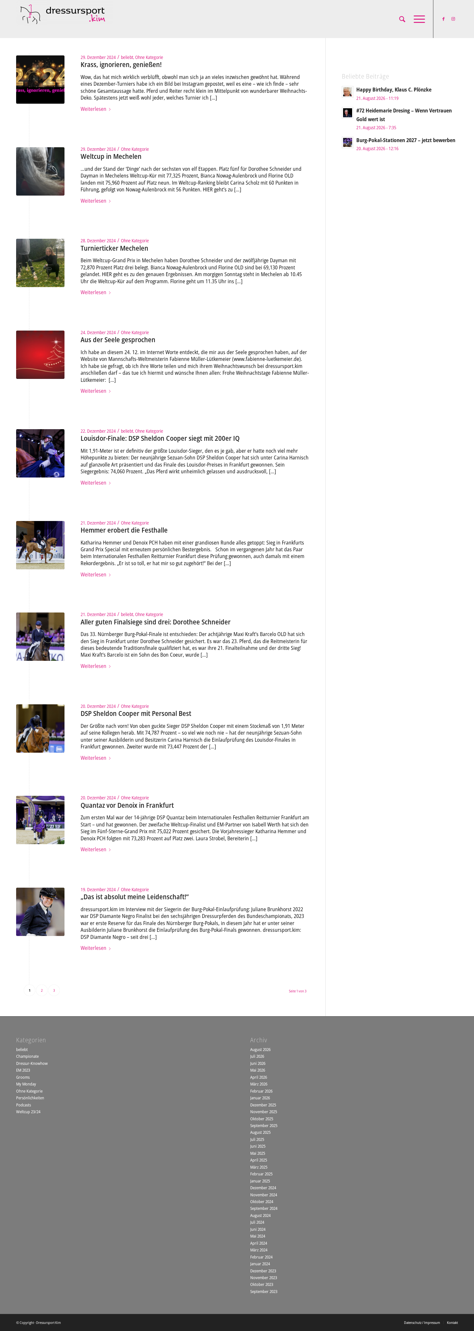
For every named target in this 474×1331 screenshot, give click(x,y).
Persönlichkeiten (30, 1098)
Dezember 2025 (263, 1105)
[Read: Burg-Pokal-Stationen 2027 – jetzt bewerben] (347, 142)
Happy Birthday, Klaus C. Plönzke (393, 89)
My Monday (26, 1084)
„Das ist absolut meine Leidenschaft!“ (135, 896)
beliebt (127, 57)
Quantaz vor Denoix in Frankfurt (127, 805)
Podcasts (23, 1105)
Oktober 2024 (261, 1201)
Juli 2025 (257, 1139)
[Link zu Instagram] (453, 19)
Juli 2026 (257, 1056)
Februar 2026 (261, 1091)
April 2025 (258, 1160)
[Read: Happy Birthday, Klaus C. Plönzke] (347, 92)
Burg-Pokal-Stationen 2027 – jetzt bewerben (405, 140)
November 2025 (263, 1111)
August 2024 (260, 1215)
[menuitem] (402, 19)
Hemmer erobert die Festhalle (124, 530)
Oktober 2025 (261, 1119)
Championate (27, 1056)
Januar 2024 (260, 1264)
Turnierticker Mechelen (114, 248)
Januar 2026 (260, 1098)
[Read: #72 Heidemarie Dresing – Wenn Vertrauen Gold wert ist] (347, 113)
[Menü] (417, 19)
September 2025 (263, 1125)
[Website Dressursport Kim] (64, 19)
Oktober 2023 (261, 1284)
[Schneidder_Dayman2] (40, 263)
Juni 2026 (257, 1063)
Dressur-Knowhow (32, 1063)
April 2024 (258, 1243)
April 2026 (258, 1077)
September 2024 (263, 1208)
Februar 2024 (261, 1257)
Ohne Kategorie (149, 57)
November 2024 (263, 1195)
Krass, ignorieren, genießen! (121, 64)
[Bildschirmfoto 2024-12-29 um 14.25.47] (40, 79)
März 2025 (258, 1167)
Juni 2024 (257, 1229)
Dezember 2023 (263, 1271)
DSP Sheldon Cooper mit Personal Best (136, 713)
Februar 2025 (261, 1174)
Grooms (23, 1077)
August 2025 (260, 1132)
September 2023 (263, 1291)
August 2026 (260, 1049)
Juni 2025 (257, 1146)
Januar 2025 (260, 1181)
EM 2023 (23, 1070)
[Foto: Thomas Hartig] (40, 171)
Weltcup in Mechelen (111, 156)
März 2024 (258, 1250)
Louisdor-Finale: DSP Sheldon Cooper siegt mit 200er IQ (160, 438)
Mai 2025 (257, 1153)
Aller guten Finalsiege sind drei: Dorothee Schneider (156, 621)
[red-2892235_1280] (40, 355)
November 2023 (263, 1277)
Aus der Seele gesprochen (118, 339)
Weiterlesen (93, 109)
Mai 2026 (257, 1070)
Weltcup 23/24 (28, 1111)
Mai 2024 (257, 1236)
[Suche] (402, 19)
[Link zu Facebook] (443, 19)
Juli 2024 (257, 1222)
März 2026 (258, 1084)
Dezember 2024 (263, 1188)
